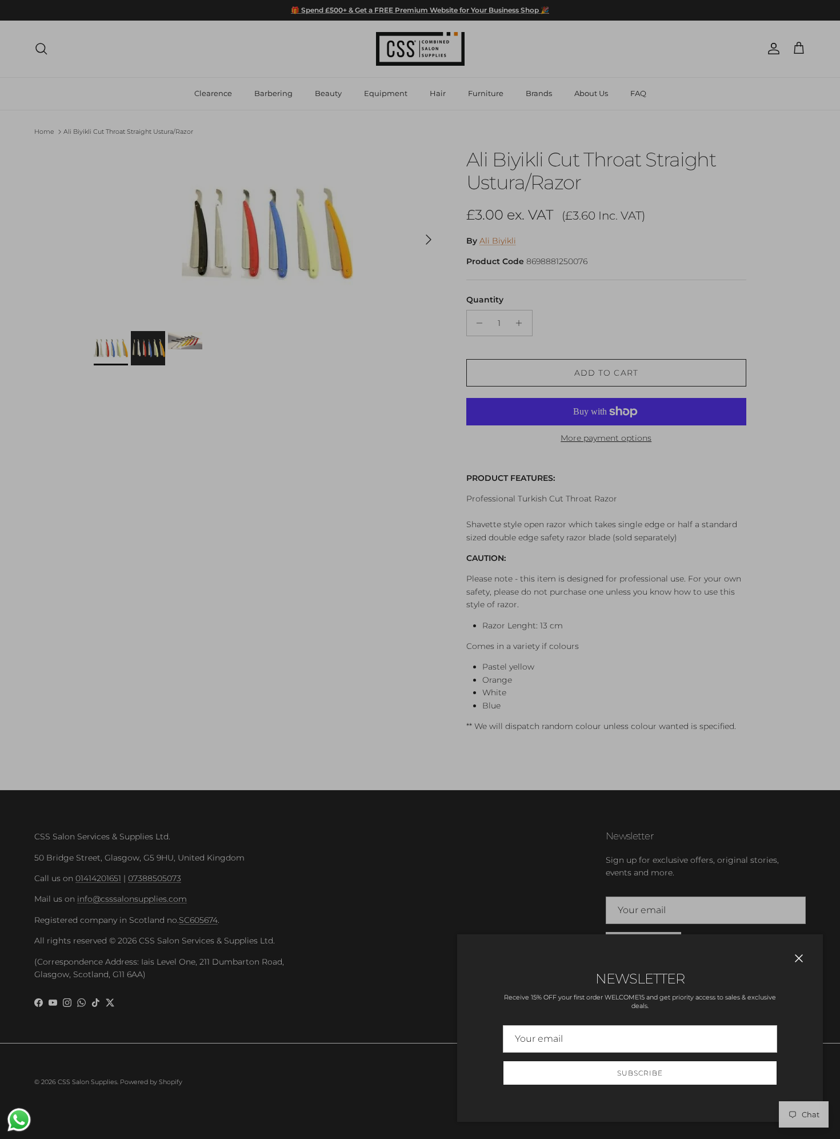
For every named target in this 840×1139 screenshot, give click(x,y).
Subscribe (640, 1073)
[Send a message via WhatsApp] (19, 1119)
